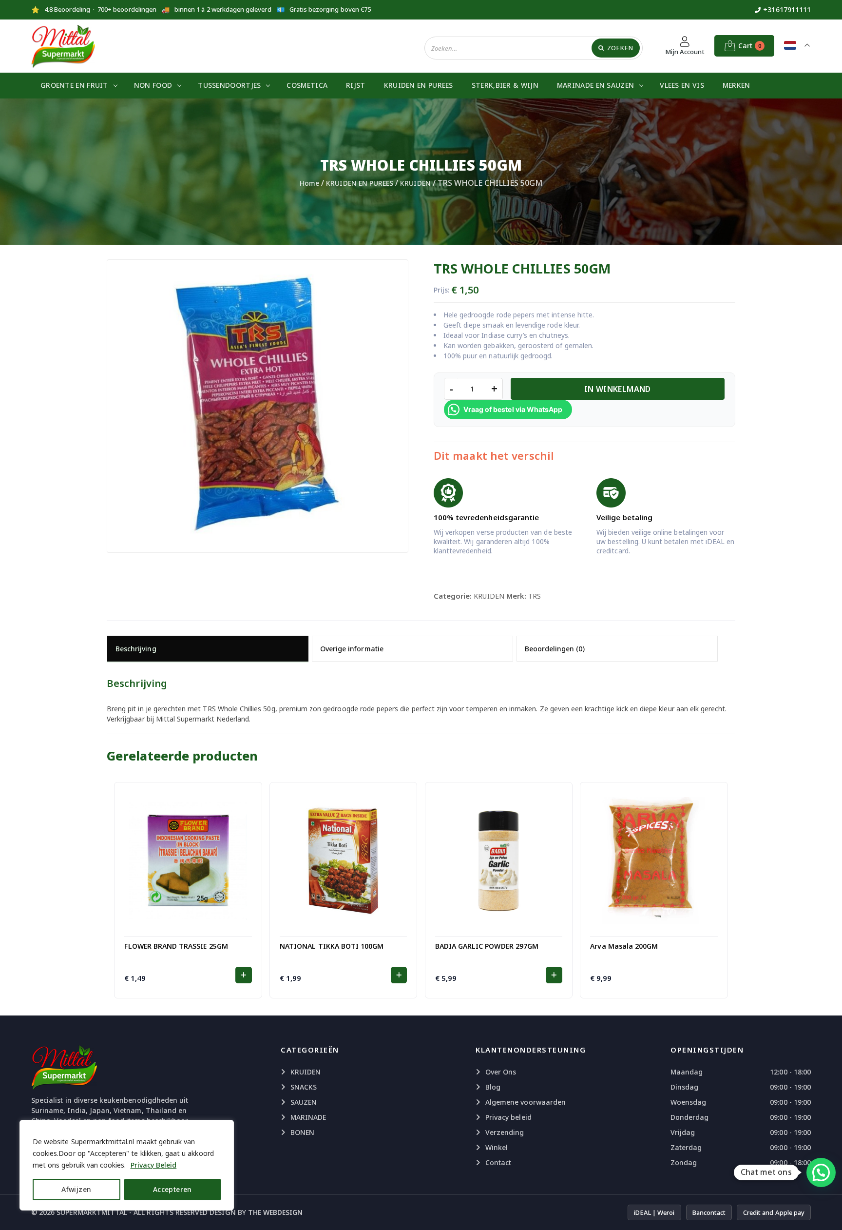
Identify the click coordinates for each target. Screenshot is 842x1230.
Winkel (496, 1147)
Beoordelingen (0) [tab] (555, 648)
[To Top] (825, 1210)
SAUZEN (303, 1102)
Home (309, 183)
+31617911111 (787, 9)
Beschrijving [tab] (135, 648)
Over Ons (500, 1071)
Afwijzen (76, 1189)
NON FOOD (153, 85)
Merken (736, 85)
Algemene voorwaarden (525, 1102)
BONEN (302, 1132)
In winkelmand (617, 389)
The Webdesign (275, 1212)
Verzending (504, 1132)
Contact (498, 1162)
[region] (126, 1165)
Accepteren (172, 1189)
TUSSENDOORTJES (229, 85)
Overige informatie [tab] (351, 648)
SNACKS (303, 1087)
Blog (492, 1087)
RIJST (355, 85)
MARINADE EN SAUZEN (595, 85)
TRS (534, 596)
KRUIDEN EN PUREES (418, 85)
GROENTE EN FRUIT (74, 85)
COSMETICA (307, 85)
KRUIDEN (415, 183)
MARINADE (308, 1117)
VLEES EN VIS (682, 85)
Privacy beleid (508, 1117)
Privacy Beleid (154, 1165)
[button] (243, 975)
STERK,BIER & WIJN (505, 85)
